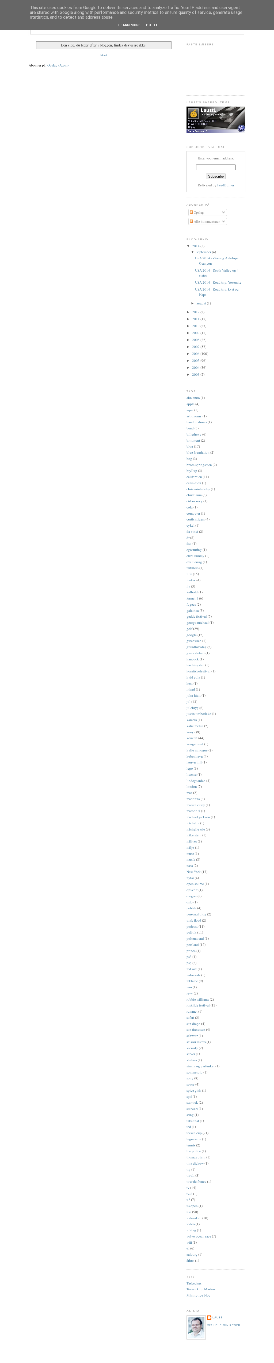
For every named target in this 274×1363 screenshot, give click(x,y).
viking (191, 1230)
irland (191, 689)
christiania (194, 494)
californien (194, 476)
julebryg (193, 707)
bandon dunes (197, 422)
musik (191, 859)
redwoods (193, 975)
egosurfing (194, 549)
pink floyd (194, 920)
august (201, 303)
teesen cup (194, 1132)
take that (193, 1120)
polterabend (195, 938)
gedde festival (197, 616)
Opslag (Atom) (57, 65)
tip (189, 1169)
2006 (196, 353)
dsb (189, 543)
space (191, 1084)
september (204, 251)
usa (189, 1211)
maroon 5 (193, 810)
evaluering (194, 561)
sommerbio (195, 1072)
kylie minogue (197, 750)
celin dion (194, 482)
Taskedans (194, 1283)
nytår (190, 877)
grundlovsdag (197, 646)
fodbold (192, 592)
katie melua (195, 725)
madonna (193, 798)
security (192, 1047)
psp (189, 962)
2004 (196, 367)
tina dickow (195, 1163)
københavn (195, 756)
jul (189, 701)
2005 (196, 360)
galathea (193, 610)
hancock (193, 659)
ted (189, 1126)
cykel (191, 525)
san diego (193, 1023)
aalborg (192, 1254)
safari (190, 1017)
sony (190, 1078)
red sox (192, 968)
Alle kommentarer (206, 221)
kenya (191, 732)
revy (190, 993)
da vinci (192, 531)
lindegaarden (196, 780)
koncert (192, 737)
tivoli (191, 1175)
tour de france (196, 1181)
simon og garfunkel (201, 1066)
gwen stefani (196, 653)
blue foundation (198, 452)
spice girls (194, 1090)
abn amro (193, 397)
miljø (190, 847)
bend (190, 428)
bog (189, 458)
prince (191, 950)
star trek (192, 1102)
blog (190, 446)
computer (193, 513)
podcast (192, 926)
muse (190, 853)
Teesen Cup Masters (201, 1289)
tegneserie (194, 1139)
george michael (198, 622)
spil (189, 1096)
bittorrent (193, 440)
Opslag (198, 212)
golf (189, 628)
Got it (152, 25)
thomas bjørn (196, 1157)
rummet (192, 1011)
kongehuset (195, 744)
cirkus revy (195, 501)
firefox (191, 580)
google (192, 634)
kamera (192, 719)
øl (188, 1248)
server (191, 1053)
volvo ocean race (199, 1236)
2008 (196, 339)
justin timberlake (199, 713)
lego (190, 768)
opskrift (192, 889)
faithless (193, 567)
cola (190, 507)
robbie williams (198, 999)
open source (195, 883)
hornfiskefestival (199, 671)
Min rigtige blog (199, 1295)
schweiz (192, 1035)
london (192, 786)
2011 (196, 318)
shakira (192, 1060)
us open (192, 1205)
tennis (191, 1145)
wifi (189, 1242)
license (192, 774)
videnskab (194, 1218)
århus (190, 1260)
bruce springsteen (199, 464)
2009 (196, 332)
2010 (196, 325)
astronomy (194, 416)
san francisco (196, 1029)
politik (191, 932)
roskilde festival (198, 1005)
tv (188, 1187)
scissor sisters (196, 1041)
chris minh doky (198, 489)
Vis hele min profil (224, 1325)
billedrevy (194, 434)
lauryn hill (194, 762)
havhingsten (195, 665)
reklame (192, 980)
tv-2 (189, 1193)
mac (189, 792)
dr (188, 537)
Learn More (129, 25)
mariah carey (196, 804)
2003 (196, 374)
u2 (188, 1199)
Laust (217, 1317)
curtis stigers (196, 519)
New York (194, 871)
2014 (196, 246)
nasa (190, 865)
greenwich (194, 640)
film (189, 573)
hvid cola (193, 677)
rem (189, 987)
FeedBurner (225, 185)
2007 (196, 346)
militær (192, 841)
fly (188, 586)
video (191, 1223)
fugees (191, 604)
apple (191, 403)
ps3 (189, 956)
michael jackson (198, 816)
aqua (190, 410)
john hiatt (194, 695)
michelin (193, 823)
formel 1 (192, 598)
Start (103, 55)
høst (190, 683)
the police (194, 1151)
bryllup (192, 470)
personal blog (196, 914)
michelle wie (196, 829)
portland (193, 944)
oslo (190, 902)
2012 (196, 312)
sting (190, 1114)
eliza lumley (195, 555)
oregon (192, 896)
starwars (192, 1108)
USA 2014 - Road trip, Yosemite (218, 282)
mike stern (194, 835)
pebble (191, 908)
